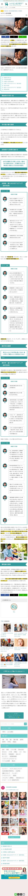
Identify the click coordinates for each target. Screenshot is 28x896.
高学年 (4, 741)
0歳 (3, 739)
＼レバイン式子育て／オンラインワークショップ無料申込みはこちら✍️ (14, 715)
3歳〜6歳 (15, 739)
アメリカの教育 (6, 760)
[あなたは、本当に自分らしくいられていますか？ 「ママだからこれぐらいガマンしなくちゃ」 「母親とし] (14, 831)
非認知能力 (11, 754)
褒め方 (13, 760)
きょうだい (5, 756)
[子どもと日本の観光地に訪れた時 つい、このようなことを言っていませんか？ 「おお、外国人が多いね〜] (23, 813)
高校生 (14, 741)
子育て (2, 621)
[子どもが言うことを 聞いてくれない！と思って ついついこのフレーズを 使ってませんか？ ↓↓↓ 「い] (23, 805)
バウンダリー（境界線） (8, 777)
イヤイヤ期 (13, 749)
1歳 (7, 739)
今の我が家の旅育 (6, 79)
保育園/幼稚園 (13, 756)
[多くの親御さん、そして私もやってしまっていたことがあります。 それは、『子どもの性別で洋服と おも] (14, 805)
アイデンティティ (6, 775)
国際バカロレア (6, 773)
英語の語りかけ (20, 777)
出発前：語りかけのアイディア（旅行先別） (12, 83)
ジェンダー (14, 773)
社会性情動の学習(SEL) (8, 770)
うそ (20, 751)
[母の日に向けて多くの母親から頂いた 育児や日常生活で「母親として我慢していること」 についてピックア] (5, 831)
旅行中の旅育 (5, 85)
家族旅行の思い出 (6, 77)
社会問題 (18, 770)
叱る (24, 751)
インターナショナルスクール (9, 758)
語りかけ (4, 751)
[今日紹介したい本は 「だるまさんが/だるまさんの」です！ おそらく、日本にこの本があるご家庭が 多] (14, 822)
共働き (15, 751)
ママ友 (10, 751)
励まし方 (18, 754)
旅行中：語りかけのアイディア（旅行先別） (12, 87)
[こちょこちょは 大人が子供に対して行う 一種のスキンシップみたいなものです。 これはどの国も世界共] (23, 822)
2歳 (10, 739)
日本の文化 (21, 749)
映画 (7, 749)
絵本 (3, 749)
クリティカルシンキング (16, 768)
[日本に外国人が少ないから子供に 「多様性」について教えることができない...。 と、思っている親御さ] (23, 796)
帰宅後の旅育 (5, 89)
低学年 (21, 739)
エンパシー (5, 768)
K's (14, 612)
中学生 (9, 741)
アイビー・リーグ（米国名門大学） (11, 780)
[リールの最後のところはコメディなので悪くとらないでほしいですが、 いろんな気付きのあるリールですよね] (23, 831)
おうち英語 (10, 731)
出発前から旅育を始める (8, 81)
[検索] (25, 724)
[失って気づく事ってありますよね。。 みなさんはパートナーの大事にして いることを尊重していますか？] (5, 822)
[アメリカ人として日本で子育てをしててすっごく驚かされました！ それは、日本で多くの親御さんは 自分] (14, 796)
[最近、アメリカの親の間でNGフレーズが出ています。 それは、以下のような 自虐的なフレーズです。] (14, 813)
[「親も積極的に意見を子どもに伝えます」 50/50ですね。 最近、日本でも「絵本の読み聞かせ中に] (5, 813)
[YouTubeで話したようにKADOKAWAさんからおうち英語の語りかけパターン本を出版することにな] (5, 805)
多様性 (14, 775)
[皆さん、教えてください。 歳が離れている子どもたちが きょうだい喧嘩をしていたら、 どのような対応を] (5, 796)
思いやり (4, 754)
